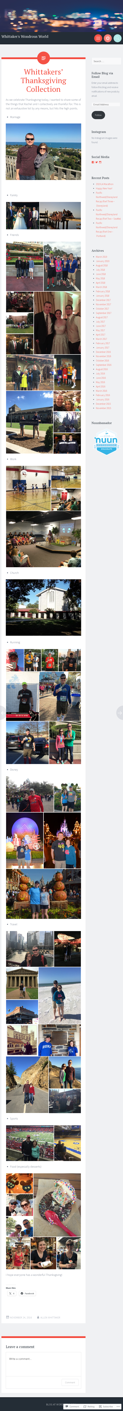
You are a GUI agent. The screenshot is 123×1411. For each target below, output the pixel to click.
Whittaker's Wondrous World (24, 36)
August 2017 (102, 317)
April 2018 (100, 282)
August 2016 (102, 369)
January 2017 (102, 347)
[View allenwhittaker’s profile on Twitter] (96, 162)
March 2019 (101, 256)
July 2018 (100, 269)
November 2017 (103, 304)
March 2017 (101, 338)
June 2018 (101, 274)
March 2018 (101, 287)
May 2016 (100, 382)
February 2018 (103, 291)
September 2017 (103, 313)
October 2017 (102, 308)
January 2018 (102, 295)
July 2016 (100, 373)
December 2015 (103, 403)
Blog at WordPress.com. (61, 1404)
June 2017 (101, 325)
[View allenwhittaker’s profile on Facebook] (93, 162)
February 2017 (103, 343)
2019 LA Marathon (104, 184)
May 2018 (100, 278)
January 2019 (102, 261)
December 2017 (103, 300)
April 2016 (100, 386)
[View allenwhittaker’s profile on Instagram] (100, 162)
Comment (70, 1382)
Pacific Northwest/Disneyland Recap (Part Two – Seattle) (108, 214)
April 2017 (100, 334)
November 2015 (103, 408)
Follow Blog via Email (102, 75)
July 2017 (100, 321)
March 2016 (101, 390)
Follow (98, 115)
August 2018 (102, 265)
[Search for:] (107, 61)
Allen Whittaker (50, 1317)
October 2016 (102, 360)
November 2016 (103, 356)
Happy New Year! (104, 188)
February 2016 (103, 395)
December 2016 (103, 351)
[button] (22, 216)
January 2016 (102, 399)
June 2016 (101, 377)
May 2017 (100, 330)
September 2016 (103, 364)
